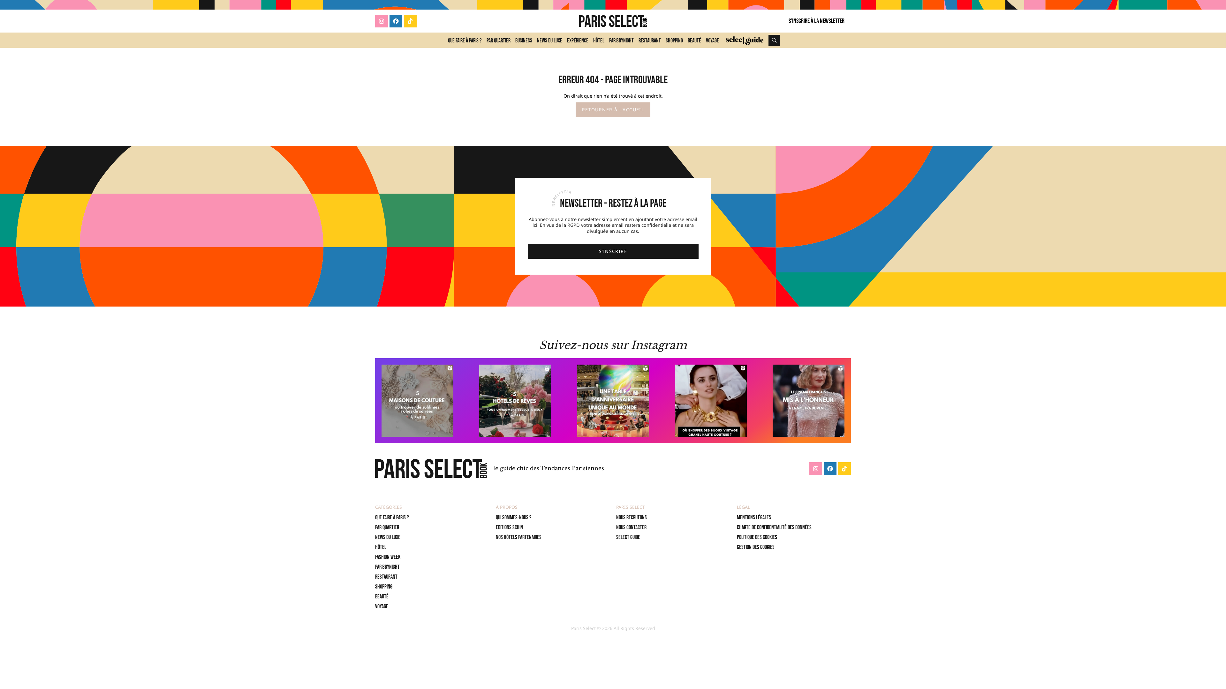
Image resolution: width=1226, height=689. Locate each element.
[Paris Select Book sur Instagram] (381, 21)
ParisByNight (621, 40)
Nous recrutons (631, 517)
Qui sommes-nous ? (514, 517)
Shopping (674, 40)
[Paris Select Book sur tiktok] (410, 21)
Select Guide (628, 537)
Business (523, 40)
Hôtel (598, 40)
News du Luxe (549, 40)
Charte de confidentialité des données (774, 527)
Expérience (577, 40)
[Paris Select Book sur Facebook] (396, 21)
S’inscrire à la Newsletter (816, 21)
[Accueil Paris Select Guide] (744, 40)
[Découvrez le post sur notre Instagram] (417, 401)
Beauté (694, 40)
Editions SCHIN (509, 527)
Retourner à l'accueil (613, 110)
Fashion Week (387, 557)
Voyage (712, 40)
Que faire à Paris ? (465, 40)
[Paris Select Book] (431, 468)
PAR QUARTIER (387, 527)
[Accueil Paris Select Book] (613, 21)
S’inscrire (613, 251)
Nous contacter (631, 527)
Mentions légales (754, 517)
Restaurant (650, 40)
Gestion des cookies (756, 547)
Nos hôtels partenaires (518, 537)
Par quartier (499, 40)
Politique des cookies (757, 537)
